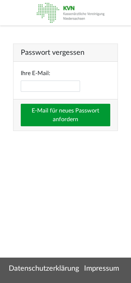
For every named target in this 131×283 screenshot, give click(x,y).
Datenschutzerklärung (44, 268)
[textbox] (50, 86)
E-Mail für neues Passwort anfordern (65, 115)
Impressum (101, 268)
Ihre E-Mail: (35, 73)
